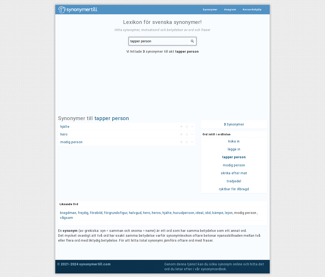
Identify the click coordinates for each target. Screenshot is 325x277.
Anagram (230, 9)
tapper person (111, 118)
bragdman (68, 213)
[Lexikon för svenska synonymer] (79, 10)
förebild (96, 213)
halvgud (135, 213)
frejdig (83, 213)
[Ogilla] (192, 127)
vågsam (66, 218)
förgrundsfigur (115, 213)
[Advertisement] (162, 87)
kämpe (217, 213)
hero (146, 213)
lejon (229, 213)
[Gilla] (181, 127)
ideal (200, 213)
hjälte (167, 213)
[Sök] (192, 41)
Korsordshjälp (252, 9)
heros (156, 213)
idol (208, 213)
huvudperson (183, 213)
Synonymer (210, 9)
